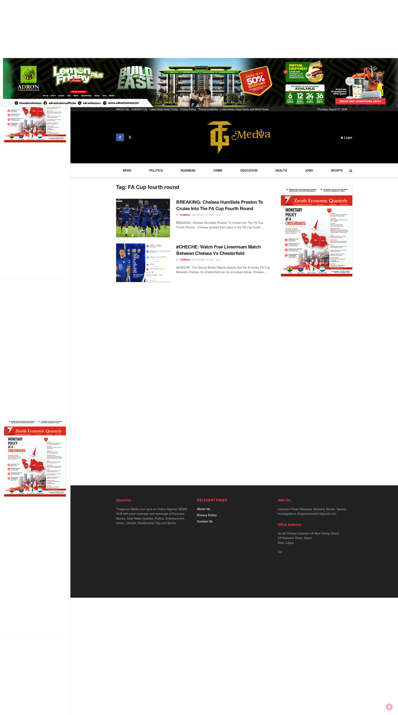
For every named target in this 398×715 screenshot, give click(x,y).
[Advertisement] (124, 29)
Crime (217, 170)
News (127, 170)
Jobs (309, 170)
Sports (337, 170)
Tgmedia (185, 214)
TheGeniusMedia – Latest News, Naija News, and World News (233, 109)
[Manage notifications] (389, 707)
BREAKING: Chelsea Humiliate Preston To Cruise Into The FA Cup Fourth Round (219, 205)
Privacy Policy (188, 109)
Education (248, 170)
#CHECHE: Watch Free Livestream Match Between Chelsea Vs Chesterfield (218, 249)
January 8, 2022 (204, 259)
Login (347, 137)
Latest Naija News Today (164, 109)
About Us (203, 509)
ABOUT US (122, 109)
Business (188, 170)
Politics (156, 170)
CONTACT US (139, 109)
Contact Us (205, 521)
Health (281, 170)
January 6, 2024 (204, 214)
